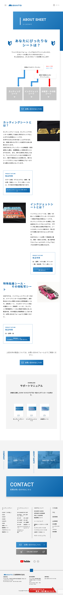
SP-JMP (26, 520)
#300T (4, 517)
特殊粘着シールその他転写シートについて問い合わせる (17, 338)
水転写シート (27, 524)
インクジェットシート (31, 92)
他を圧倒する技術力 (39, 511)
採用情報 (54, 531)
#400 (3, 523)
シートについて (38, 521)
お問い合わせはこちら (33, 109)
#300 (3, 514)
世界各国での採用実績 (39, 513)
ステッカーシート (20, 527)
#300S (3, 519)
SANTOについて (39, 508)
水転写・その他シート (48, 92)
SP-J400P (19, 520)
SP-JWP (26, 514)
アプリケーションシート (27, 527)
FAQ (53, 512)
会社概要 (54, 524)
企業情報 (55, 521)
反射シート (4, 525)
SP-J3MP (26, 518)
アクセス (54, 529)
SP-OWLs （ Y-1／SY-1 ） (20, 515)
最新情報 (55, 517)
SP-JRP (19, 524)
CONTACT (22, 486)
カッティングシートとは (40, 527)
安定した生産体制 (38, 515)
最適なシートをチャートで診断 (41, 525)
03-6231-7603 (34, 582)
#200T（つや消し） (7, 512)
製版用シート (5, 527)
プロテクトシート (6, 530)
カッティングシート (14, 92)
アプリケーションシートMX (20, 531)
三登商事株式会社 (19, 575)
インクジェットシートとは (40, 530)
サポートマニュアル (40, 535)
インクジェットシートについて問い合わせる (42, 269)
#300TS (4, 521)
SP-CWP (26, 512)
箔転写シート (5, 532)
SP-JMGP (19, 522)
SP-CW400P (20, 512)
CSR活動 (55, 508)
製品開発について (38, 517)
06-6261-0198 (8, 581)
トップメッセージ (56, 526)
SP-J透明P (26, 522)
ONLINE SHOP (32, 552)
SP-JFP (19, 518)
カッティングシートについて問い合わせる (17, 190)
